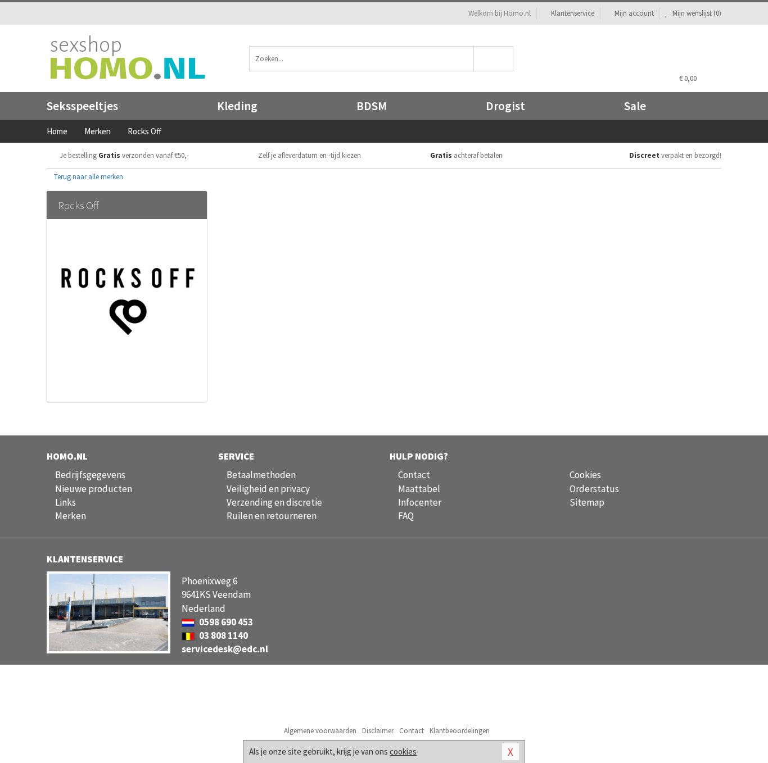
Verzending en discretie (274, 502)
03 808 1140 (222, 635)
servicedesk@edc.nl (225, 649)
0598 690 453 (225, 622)
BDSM (371, 105)
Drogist (505, 105)
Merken (70, 516)
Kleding (237, 105)
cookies (403, 751)
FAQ (406, 516)
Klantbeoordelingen (460, 730)
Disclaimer (378, 730)
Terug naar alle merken (87, 176)
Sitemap (587, 502)
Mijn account (634, 13)
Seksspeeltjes (82, 105)
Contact (414, 475)
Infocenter (419, 502)
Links (65, 502)
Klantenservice (572, 13)
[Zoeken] (494, 58)
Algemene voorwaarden (320, 730)
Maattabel (419, 489)
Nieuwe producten (93, 489)
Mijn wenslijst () (696, 13)
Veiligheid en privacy (268, 489)
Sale (635, 105)
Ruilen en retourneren (272, 516)
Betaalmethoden (261, 475)
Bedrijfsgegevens (90, 475)
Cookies (585, 475)
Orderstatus (594, 489)
